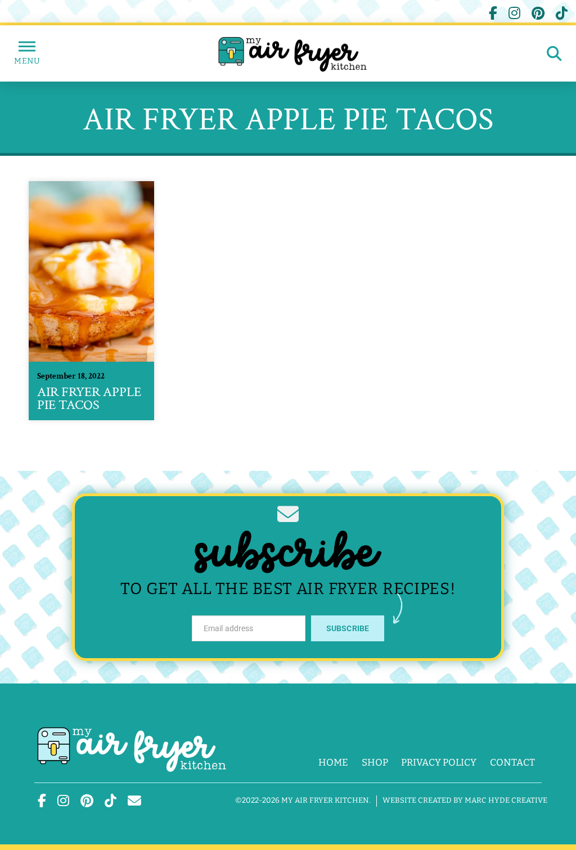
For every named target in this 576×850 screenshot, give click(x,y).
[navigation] (27, 53)
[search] (554, 53)
